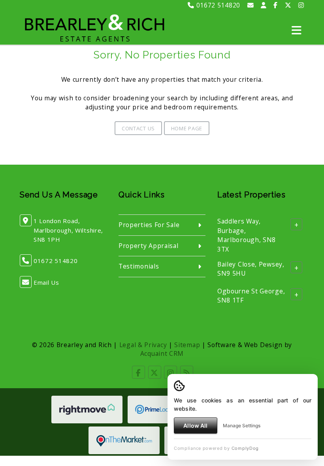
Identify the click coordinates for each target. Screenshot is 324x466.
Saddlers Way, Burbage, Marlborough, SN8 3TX (246, 235)
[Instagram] (301, 5)
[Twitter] (288, 5)
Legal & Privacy (143, 344)
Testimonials (139, 266)
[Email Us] (250, 5)
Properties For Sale (149, 224)
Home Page (186, 128)
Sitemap (187, 344)
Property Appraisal (149, 245)
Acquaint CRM (162, 353)
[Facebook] (275, 5)
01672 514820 (217, 5)
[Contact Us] (264, 5)
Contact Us (138, 128)
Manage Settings (241, 425)
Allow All (195, 425)
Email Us (46, 282)
